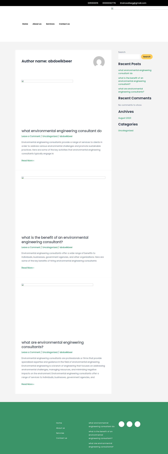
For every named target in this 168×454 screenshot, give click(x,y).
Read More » (28, 160)
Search (121, 52)
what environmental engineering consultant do (62, 130)
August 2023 (124, 118)
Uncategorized (50, 136)
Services (50, 24)
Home (25, 24)
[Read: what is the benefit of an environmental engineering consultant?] (63, 204)
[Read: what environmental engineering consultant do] (47, 102)
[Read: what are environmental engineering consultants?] (57, 310)
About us (37, 24)
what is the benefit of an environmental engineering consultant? (55, 239)
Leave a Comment (31, 136)
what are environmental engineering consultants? (53, 344)
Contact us (64, 24)
